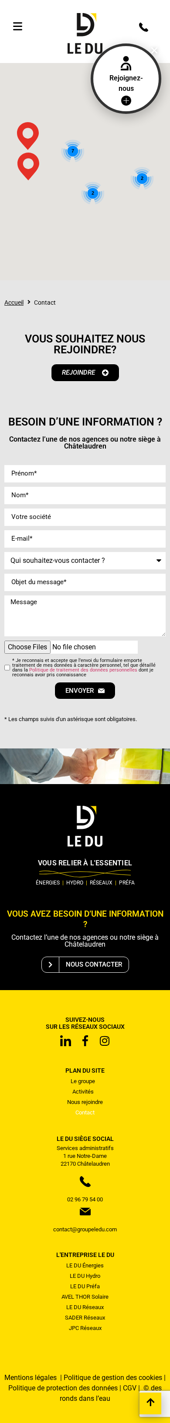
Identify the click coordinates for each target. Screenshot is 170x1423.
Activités (83, 1091)
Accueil (14, 302)
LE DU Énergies (85, 1265)
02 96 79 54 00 (85, 1199)
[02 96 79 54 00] (143, 27)
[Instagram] (104, 1041)
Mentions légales (31, 1377)
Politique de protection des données (63, 1388)
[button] (154, 50)
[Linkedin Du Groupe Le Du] (65, 1041)
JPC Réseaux (85, 1328)
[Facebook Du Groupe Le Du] (85, 1041)
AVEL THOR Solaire (85, 1296)
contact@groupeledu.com (85, 1229)
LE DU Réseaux (85, 1307)
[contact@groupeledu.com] (85, 1211)
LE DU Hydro (85, 1276)
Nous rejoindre (85, 1102)
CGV (129, 1388)
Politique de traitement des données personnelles (83, 670)
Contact (85, 1112)
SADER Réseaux (85, 1317)
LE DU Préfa (85, 1286)
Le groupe (83, 1081)
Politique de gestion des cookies (113, 1377)
